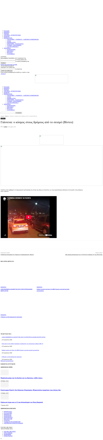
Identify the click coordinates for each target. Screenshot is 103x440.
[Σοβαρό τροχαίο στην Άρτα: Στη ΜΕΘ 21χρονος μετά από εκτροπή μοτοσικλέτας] (54, 276)
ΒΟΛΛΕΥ (10, 52)
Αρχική (2, 116)
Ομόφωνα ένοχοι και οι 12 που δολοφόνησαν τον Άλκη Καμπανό (22, 402)
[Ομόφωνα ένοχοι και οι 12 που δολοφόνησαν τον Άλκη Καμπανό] (5, 399)
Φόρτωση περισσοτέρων (7, 360)
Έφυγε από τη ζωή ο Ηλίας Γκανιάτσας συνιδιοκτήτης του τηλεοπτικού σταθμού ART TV (22, 343)
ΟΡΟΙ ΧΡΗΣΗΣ (8, 433)
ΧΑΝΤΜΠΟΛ (11, 54)
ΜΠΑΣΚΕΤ (10, 51)
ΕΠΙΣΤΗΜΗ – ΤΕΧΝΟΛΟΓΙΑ (15, 43)
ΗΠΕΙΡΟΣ (6, 32)
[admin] (2, 127)
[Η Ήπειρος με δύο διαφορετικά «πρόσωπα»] (18, 304)
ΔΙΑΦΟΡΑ (6, 36)
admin (5, 126)
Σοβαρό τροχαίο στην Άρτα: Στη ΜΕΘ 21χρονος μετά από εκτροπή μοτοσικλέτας (20, 350)
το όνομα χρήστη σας (21, 59)
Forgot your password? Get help (9, 64)
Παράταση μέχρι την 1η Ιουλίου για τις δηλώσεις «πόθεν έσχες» (22, 378)
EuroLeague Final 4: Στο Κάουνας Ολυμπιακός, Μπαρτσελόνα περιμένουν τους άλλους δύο (31, 390)
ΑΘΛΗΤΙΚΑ (7, 48)
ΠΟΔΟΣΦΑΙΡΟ (11, 49)
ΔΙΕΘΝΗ (6, 33)
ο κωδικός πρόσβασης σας (22, 61)
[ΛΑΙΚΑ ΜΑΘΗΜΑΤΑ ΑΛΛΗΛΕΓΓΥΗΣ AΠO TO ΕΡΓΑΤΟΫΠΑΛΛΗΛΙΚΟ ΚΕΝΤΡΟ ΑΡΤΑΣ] (18, 276)
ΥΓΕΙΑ (9, 41)
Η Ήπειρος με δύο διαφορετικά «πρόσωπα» (11, 317)
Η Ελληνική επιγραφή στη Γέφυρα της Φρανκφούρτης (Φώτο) (17, 254)
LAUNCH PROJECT (13, 46)
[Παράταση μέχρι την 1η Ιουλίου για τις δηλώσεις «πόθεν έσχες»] (5, 374)
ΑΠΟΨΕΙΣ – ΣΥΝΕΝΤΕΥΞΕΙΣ (12, 35)
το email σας (19, 69)
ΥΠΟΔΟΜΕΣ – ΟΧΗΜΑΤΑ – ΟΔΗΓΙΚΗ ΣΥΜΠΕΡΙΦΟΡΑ (23, 39)
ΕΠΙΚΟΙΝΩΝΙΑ (8, 436)
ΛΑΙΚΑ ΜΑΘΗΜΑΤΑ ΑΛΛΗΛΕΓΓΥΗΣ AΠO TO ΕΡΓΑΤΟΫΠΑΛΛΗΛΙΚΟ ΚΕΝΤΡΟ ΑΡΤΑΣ (23, 337)
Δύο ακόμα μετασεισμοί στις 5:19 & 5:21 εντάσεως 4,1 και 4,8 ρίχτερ (83, 254)
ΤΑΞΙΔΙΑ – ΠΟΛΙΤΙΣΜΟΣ (14, 45)
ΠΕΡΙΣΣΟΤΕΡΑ (8, 38)
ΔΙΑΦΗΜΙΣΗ (7, 434)
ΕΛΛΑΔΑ (6, 30)
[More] (39, 131)
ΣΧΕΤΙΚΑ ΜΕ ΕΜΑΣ (10, 431)
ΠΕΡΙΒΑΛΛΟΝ (11, 42)
